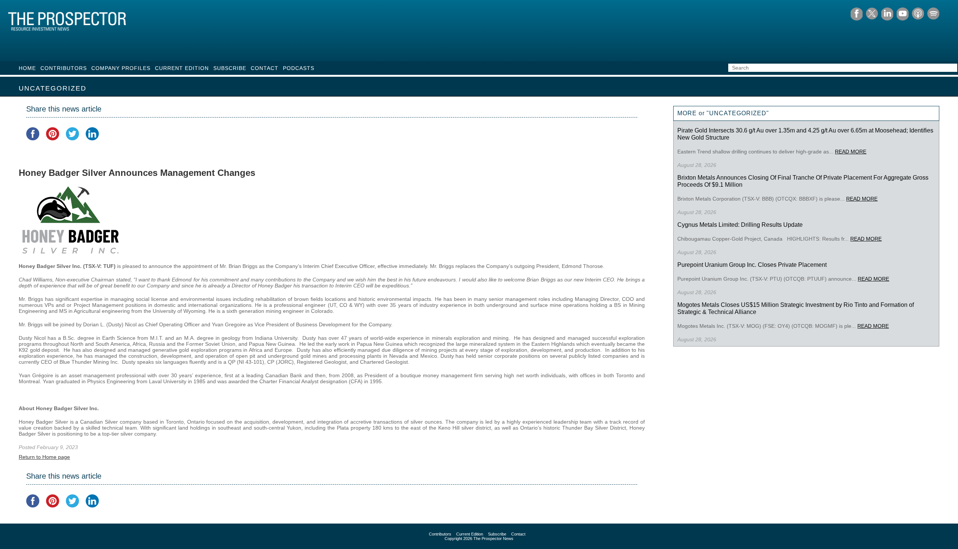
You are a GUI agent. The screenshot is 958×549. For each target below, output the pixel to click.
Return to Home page (44, 457)
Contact (264, 68)
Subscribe (229, 68)
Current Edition (182, 68)
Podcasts (298, 68)
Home (27, 68)
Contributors (63, 68)
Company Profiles (120, 68)
